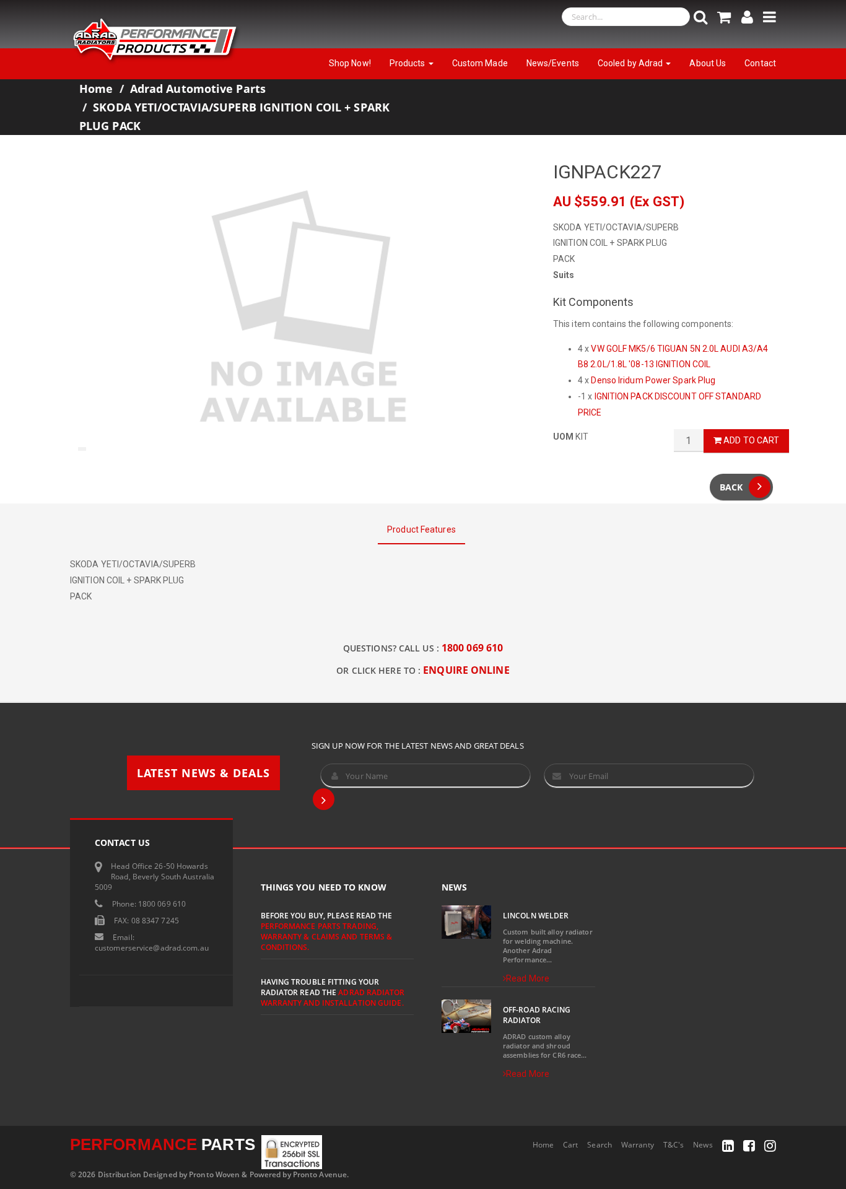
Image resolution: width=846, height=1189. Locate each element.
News (702, 1144)
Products (408, 63)
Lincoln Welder (536, 915)
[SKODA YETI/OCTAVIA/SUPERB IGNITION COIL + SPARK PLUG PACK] (302, 308)
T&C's (673, 1144)
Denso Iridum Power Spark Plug (653, 380)
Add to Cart (750, 440)
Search (599, 1144)
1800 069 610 (472, 648)
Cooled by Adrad (631, 63)
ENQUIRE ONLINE (466, 670)
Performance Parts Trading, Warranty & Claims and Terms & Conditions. (327, 936)
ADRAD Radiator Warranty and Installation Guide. (332, 997)
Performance (162, 1144)
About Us (707, 63)
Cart (570, 1144)
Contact (760, 63)
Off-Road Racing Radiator (537, 1015)
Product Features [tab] (421, 529)
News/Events (552, 63)
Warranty (637, 1144)
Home (96, 88)
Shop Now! (350, 63)
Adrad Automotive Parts (198, 88)
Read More (527, 978)
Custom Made (480, 63)
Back (731, 487)
